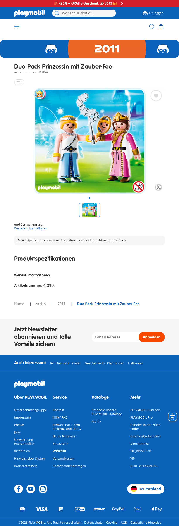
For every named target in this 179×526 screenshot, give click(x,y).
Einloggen (156, 13)
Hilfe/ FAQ (60, 417)
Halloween (135, 363)
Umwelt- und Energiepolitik (24, 442)
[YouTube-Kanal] (30, 489)
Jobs (17, 432)
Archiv (96, 421)
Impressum (22, 417)
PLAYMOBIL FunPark (145, 410)
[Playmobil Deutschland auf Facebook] (18, 489)
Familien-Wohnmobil (65, 363)
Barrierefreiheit (25, 466)
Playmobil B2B (140, 451)
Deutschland (150, 488)
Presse (19, 425)
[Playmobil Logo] (29, 13)
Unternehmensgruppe (30, 410)
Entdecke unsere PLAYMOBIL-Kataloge (107, 412)
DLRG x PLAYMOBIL (144, 466)
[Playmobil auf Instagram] (43, 489)
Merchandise (140, 443)
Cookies (111, 522)
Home (19, 303)
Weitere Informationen (30, 228)
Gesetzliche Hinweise (145, 522)
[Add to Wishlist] (156, 95)
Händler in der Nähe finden (145, 427)
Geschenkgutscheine (145, 436)
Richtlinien (22, 451)
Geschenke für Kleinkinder (104, 363)
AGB (124, 522)
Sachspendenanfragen (69, 466)
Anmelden (152, 337)
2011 (62, 303)
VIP (132, 458)
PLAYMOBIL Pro (141, 417)
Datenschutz (93, 522)
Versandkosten (63, 458)
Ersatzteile (60, 443)
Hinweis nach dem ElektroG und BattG (67, 427)
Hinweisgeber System (30, 458)
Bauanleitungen (64, 436)
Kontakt (58, 410)
